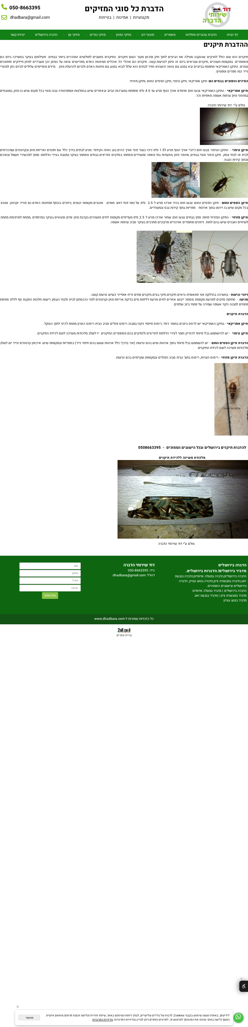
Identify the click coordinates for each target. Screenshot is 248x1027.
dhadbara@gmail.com (30, 17)
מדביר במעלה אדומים (206, 590)
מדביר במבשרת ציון (233, 595)
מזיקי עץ (73, 34)
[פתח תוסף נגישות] (243, 986)
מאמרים (169, 34)
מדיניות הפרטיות (102, 1020)
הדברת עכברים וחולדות (201, 34)
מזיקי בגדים (98, 34)
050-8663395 (24, 7)
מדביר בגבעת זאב (206, 595)
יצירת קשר (17, 34)
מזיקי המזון (123, 34)
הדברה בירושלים (46, 34)
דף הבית (232, 34)
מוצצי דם (147, 34)
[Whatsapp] (238, 1017)
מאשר (29, 1017)
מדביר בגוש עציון (234, 600)
